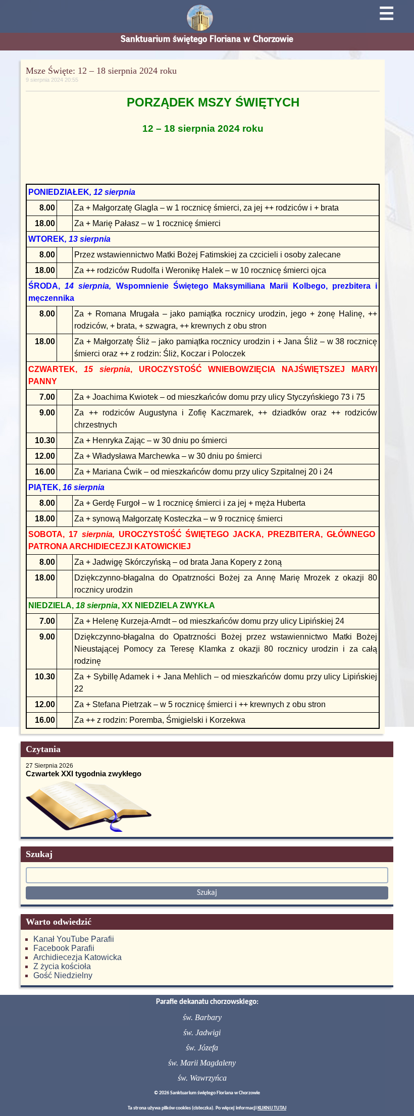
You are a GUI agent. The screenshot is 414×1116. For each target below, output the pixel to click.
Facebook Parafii (63, 948)
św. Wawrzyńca (202, 1078)
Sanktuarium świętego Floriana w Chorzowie (207, 38)
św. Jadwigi (202, 1032)
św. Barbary (202, 1017)
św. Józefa (202, 1047)
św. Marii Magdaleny (202, 1062)
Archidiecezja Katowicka (77, 957)
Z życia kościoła (62, 966)
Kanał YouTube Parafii (73, 939)
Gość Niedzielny (62, 975)
